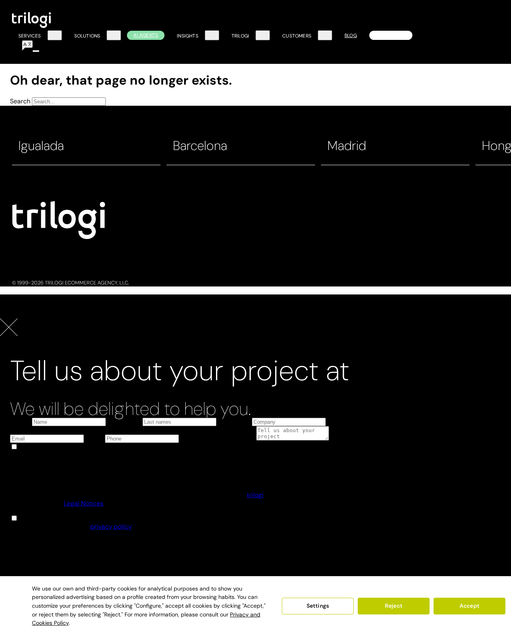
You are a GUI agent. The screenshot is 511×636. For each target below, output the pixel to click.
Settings (318, 605)
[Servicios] (55, 35)
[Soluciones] (114, 35)
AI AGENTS (145, 35)
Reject (393, 605)
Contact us (391, 35)
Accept (469, 605)
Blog (351, 35)
